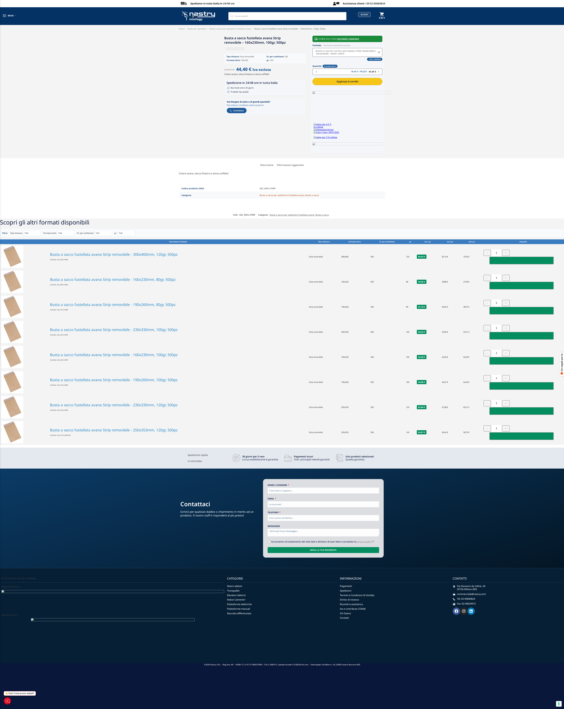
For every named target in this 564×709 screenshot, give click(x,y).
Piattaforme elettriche (239, 600)
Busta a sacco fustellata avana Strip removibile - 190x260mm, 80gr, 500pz (113, 300)
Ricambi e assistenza (351, 600)
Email (271, 494)
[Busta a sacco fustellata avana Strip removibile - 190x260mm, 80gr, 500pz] (24, 303)
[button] (382, 18)
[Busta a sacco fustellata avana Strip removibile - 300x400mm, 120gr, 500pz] (24, 253)
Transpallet (233, 586)
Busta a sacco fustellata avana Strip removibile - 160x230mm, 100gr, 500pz (346, 52)
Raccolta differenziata (239, 609)
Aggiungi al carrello (347, 77)
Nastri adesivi (234, 582)
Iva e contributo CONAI (353, 604)
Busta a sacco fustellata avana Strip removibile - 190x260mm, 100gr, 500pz (114, 375)
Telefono (273, 508)
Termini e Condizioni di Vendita (357, 591)
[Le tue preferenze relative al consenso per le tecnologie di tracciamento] (559, 704)
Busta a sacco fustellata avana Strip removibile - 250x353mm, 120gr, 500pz (114, 425)
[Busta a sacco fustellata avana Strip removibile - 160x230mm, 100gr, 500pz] (24, 353)
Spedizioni (345, 586)
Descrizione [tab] (266, 161)
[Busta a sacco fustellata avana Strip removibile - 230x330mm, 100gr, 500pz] (24, 328)
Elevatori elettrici (236, 591)
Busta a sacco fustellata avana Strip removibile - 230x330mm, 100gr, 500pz (114, 325)
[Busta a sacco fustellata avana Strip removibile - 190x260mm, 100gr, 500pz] (24, 378)
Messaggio (274, 522)
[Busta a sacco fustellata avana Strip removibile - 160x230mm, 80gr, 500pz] (24, 278)
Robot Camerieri (236, 595)
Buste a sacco (312, 191)
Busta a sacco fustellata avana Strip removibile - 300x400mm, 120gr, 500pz (114, 250)
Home (182, 28)
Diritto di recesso (349, 595)
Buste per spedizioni (197, 28)
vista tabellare (375, 62)
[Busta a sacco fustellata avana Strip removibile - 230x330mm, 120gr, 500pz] (24, 403)
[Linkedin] (471, 607)
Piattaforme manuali (238, 604)
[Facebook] (456, 607)
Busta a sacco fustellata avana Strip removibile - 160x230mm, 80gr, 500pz (113, 275)
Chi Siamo (345, 609)
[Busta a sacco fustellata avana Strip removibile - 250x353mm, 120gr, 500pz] (24, 428)
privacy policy (364, 537)
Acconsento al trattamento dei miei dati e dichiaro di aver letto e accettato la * (322, 537)
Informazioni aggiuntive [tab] (290, 161)
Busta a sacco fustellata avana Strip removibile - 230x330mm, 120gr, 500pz (114, 400)
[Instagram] (463, 607)
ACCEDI (364, 14)
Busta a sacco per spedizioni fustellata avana (230, 28)
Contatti (344, 614)
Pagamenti (346, 582)
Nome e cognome (278, 481)
